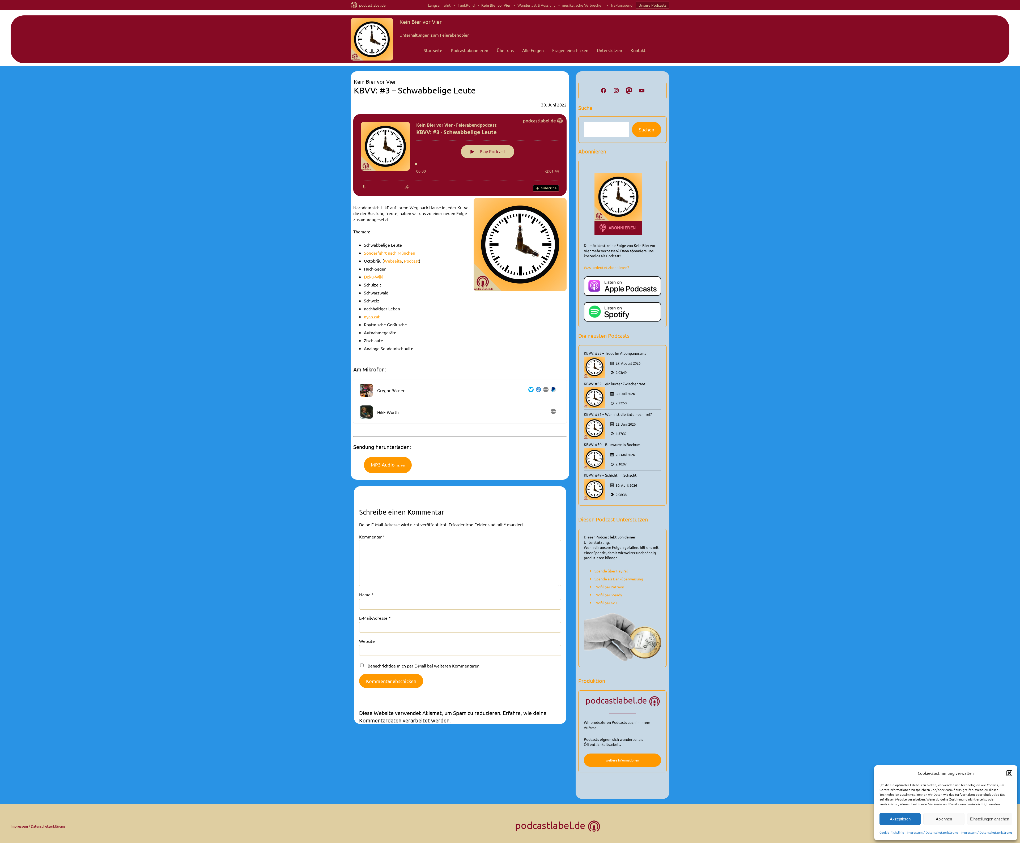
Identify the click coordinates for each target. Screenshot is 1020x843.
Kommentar (372, 536)
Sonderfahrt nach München (389, 252)
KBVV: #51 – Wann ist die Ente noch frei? (618, 414)
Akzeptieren (900, 819)
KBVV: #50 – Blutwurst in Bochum (612, 444)
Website (367, 641)
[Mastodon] (537, 390)
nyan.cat (372, 316)
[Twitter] (530, 390)
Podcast (411, 260)
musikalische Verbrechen (583, 5)
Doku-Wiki (373, 276)
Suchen (646, 129)
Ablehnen (944, 819)
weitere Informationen (622, 760)
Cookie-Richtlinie (891, 832)
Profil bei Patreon (609, 586)
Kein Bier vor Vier (496, 5)
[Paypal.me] (552, 390)
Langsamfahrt (439, 5)
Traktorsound (621, 5)
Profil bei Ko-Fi (606, 602)
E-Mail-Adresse (375, 618)
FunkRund (466, 5)
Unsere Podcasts (652, 5)
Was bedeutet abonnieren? (606, 267)
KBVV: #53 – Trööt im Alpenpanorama (615, 353)
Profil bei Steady (608, 594)
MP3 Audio (388, 464)
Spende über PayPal (611, 570)
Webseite (393, 260)
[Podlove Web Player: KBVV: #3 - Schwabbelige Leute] (460, 155)
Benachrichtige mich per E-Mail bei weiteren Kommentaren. (424, 665)
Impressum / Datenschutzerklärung (932, 832)
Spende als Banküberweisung (618, 578)
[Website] (545, 390)
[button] (1009, 773)
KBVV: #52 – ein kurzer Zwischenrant (614, 383)
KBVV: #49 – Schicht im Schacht (610, 475)
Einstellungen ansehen (989, 819)
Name (366, 594)
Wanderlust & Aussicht (536, 5)
